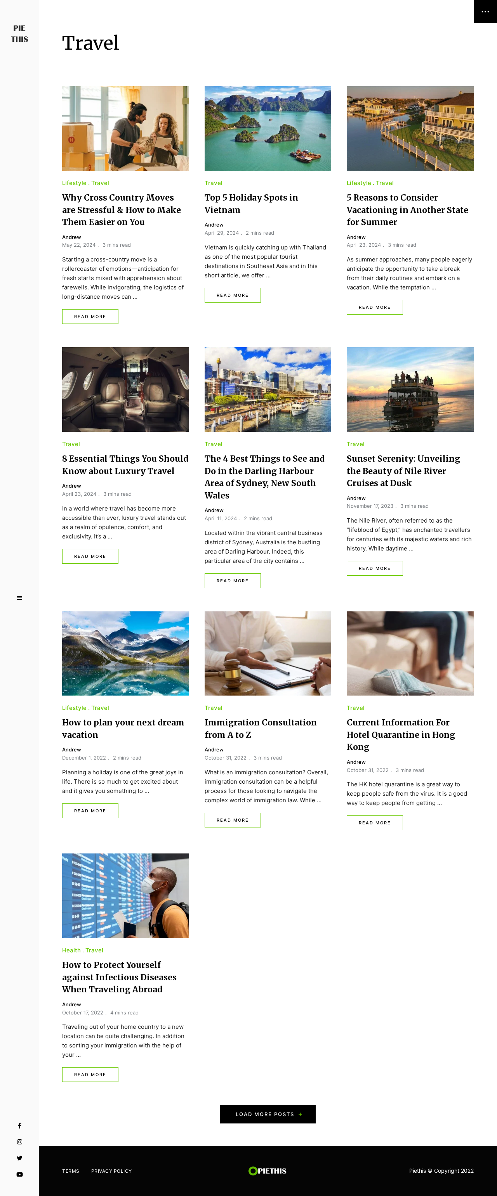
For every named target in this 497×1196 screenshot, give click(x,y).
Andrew (71, 237)
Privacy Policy (111, 1171)
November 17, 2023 (370, 506)
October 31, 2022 (226, 758)
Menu (19, 598)
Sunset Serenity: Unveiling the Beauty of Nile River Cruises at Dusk (403, 470)
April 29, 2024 (222, 233)
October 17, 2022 (82, 1012)
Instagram (19, 1142)
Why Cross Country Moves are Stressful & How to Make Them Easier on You (121, 209)
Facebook (19, 1126)
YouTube (19, 1174)
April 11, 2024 (221, 518)
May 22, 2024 (79, 245)
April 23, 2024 (364, 245)
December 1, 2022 (84, 758)
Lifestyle (74, 183)
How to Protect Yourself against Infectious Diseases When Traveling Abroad (119, 977)
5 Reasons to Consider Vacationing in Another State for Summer (407, 209)
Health (71, 950)
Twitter (19, 1158)
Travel (100, 183)
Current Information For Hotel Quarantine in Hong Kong (401, 734)
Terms (71, 1171)
